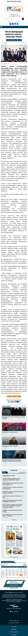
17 (3, 573)
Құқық (9, 396)
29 (21, 575)
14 (17, 571)
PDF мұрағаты (14, 557)
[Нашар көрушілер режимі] (14, 3)
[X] (17, 402)
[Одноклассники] (14, 402)
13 (13, 571)
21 (17, 573)
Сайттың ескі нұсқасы (14, 620)
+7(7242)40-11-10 (13, 14)
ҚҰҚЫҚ (15, 40)
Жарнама (14, 634)
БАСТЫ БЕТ (14, 626)
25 (6, 575)
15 (21, 571)
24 (3, 575)
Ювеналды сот (17, 396)
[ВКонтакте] (12, 402)
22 (21, 573)
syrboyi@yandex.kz (14, 16)
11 (6, 571)
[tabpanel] (14, 583)
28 (17, 575)
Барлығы (14, 519)
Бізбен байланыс (14, 632)
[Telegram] (10, 402)
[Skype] (19, 402)
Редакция (14, 629)
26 (9, 575)
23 (24, 573)
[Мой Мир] (16, 402)
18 (6, 573)
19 (9, 573)
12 (9, 571)
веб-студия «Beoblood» (14, 622)
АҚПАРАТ (9, 40)
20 (13, 573)
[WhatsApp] (8, 402)
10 (3, 571)
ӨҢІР (19, 40)
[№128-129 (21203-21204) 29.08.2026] (14, 540)
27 (13, 575)
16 (24, 571)
